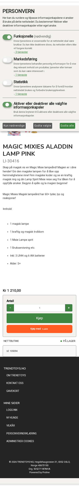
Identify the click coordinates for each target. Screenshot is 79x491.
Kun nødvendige (14, 125)
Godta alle (67, 125)
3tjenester (21, 52)
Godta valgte (42, 125)
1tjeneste (20, 74)
